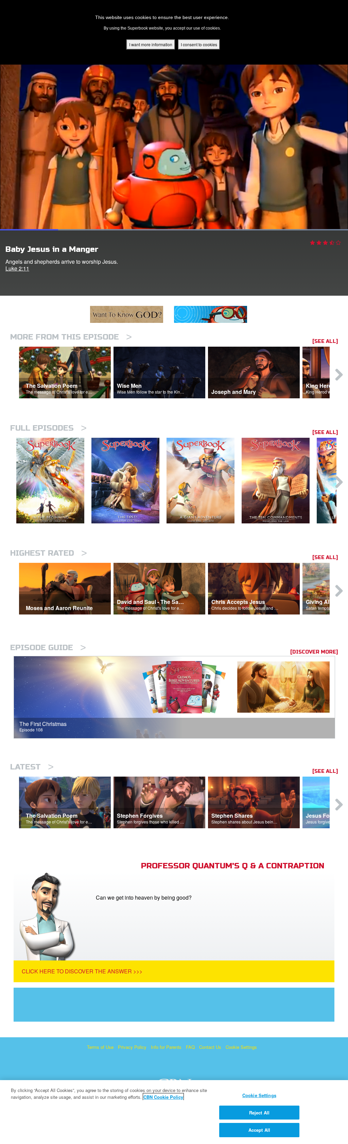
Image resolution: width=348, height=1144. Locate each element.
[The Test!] (129, 481)
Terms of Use (100, 1047)
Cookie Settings (241, 1047)
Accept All (259, 1130)
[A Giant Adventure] (204, 481)
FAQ (190, 1047)
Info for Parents (166, 1047)
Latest (32, 767)
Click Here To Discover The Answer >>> (82, 971)
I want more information (150, 44)
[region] (174, 1112)
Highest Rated (48, 553)
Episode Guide (48, 647)
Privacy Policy (132, 1047)
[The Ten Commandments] (279, 481)
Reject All (259, 1112)
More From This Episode (71, 337)
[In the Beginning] (53, 481)
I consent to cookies (199, 44)
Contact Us (210, 1047)
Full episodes (48, 428)
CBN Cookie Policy (163, 1097)
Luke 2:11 (17, 268)
